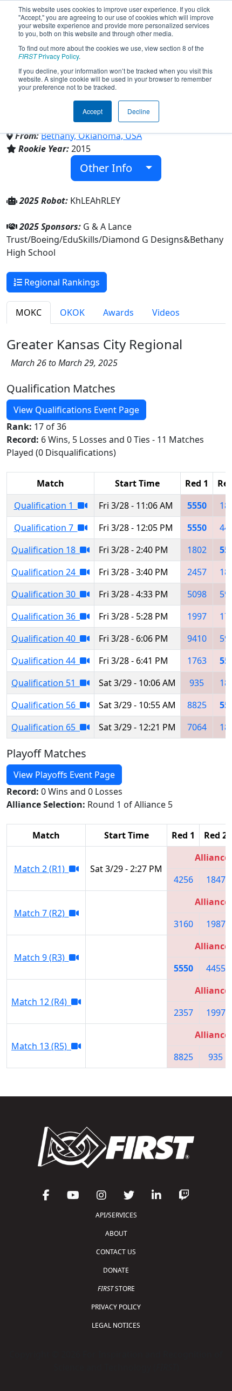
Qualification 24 (45, 572)
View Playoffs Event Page (64, 775)
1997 (197, 616)
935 (196, 683)
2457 (197, 572)
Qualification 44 (45, 661)
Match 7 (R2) (41, 913)
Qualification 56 (45, 705)
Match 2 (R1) (41, 869)
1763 (197, 661)
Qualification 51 (45, 683)
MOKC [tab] (29, 312)
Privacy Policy (48, 56)
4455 (216, 968)
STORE (116, 1288)
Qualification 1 (46, 505)
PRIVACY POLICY (116, 1307)
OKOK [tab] (72, 312)
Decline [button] (138, 111)
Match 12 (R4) (41, 1002)
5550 (197, 505)
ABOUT (116, 1233)
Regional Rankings (61, 282)
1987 (216, 924)
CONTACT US (116, 1251)
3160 (183, 924)
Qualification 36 (45, 616)
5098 (197, 594)
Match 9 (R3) (41, 957)
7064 (197, 727)
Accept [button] (93, 111)
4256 (183, 880)
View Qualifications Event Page (76, 410)
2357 (183, 1013)
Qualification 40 (45, 638)
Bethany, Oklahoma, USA (91, 136)
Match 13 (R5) (41, 1046)
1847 (216, 880)
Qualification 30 (45, 594)
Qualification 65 (45, 727)
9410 (197, 638)
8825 (197, 705)
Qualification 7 (46, 528)
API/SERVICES (116, 1215)
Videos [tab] (166, 312)
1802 (197, 550)
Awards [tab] (118, 312)
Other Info (110, 168)
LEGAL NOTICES (116, 1325)
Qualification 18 (45, 550)
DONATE (116, 1270)
